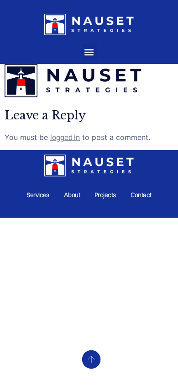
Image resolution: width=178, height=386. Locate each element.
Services (37, 195)
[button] (89, 51)
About (72, 195)
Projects (105, 195)
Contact (141, 195)
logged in (65, 137)
